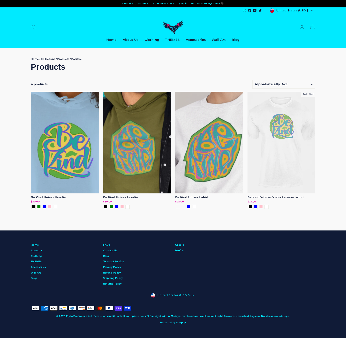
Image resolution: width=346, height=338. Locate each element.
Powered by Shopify (173, 322)
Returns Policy (112, 283)
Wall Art (219, 40)
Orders (179, 244)
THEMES (172, 40)
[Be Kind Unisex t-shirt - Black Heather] (178, 207)
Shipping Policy (113, 278)
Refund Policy (112, 272)
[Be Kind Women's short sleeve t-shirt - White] (266, 207)
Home (111, 40)
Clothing (152, 40)
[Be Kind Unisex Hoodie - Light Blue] (44, 207)
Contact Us (110, 250)
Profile (179, 250)
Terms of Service (113, 261)
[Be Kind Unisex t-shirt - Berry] (183, 207)
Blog (235, 40)
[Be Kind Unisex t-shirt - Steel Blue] (189, 207)
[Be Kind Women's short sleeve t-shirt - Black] (250, 207)
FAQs (106, 244)
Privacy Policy (112, 267)
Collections (48, 58)
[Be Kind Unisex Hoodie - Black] (33, 207)
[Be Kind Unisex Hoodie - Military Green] (39, 207)
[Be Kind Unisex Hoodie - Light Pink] (50, 207)
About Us (131, 40)
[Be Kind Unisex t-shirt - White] (194, 207)
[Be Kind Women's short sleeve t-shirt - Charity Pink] (261, 207)
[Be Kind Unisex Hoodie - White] (55, 207)
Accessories (196, 40)
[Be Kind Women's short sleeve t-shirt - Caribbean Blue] (255, 207)
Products (63, 58)
